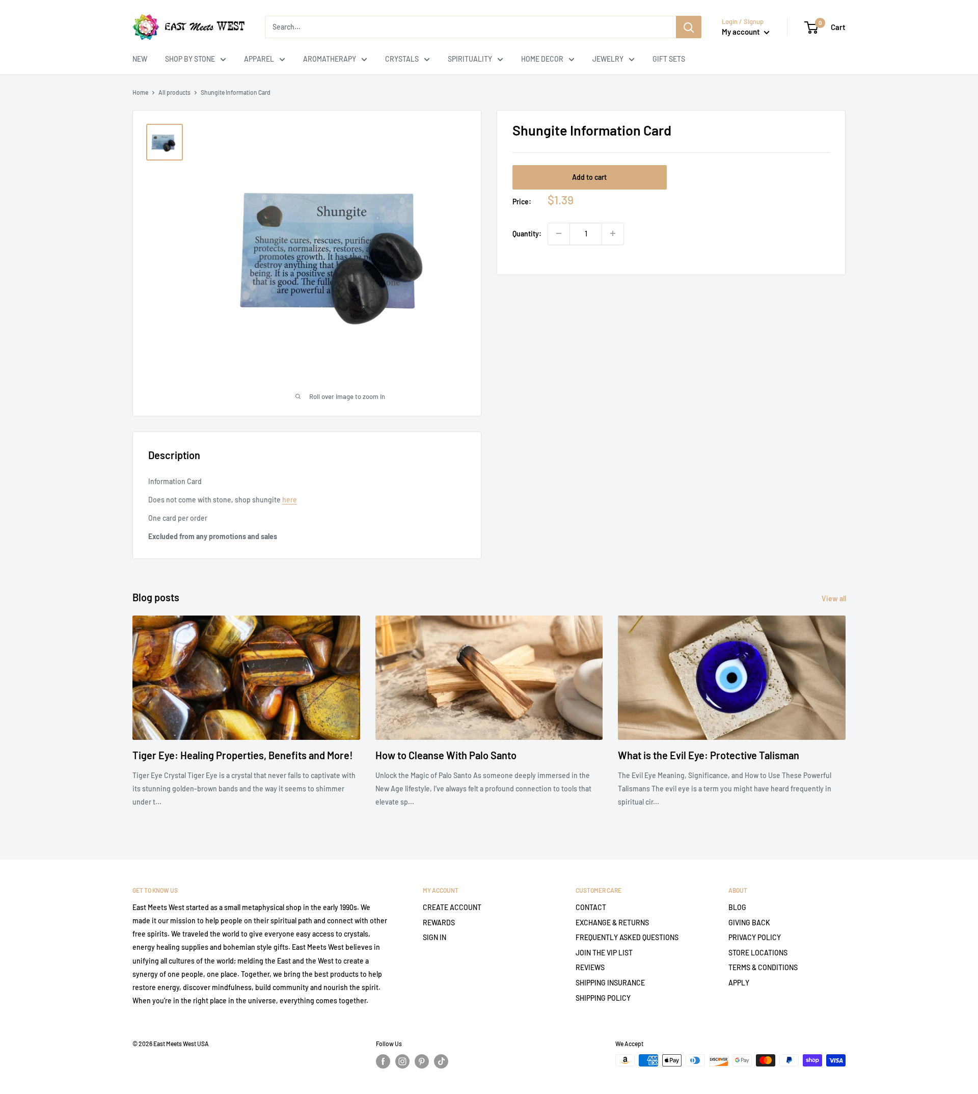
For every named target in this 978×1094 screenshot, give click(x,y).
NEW (139, 59)
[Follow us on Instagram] (402, 1061)
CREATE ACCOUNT (452, 907)
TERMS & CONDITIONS (763, 967)
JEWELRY (607, 59)
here (289, 499)
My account (742, 31)
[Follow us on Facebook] (383, 1061)
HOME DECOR (542, 59)
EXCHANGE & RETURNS (612, 922)
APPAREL (259, 59)
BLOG (737, 907)
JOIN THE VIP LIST (604, 952)
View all (835, 598)
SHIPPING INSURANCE (610, 982)
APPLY (738, 982)
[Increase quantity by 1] (612, 233)
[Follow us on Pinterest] (422, 1061)
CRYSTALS (402, 59)
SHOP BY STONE (190, 59)
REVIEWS (590, 967)
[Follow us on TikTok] (441, 1061)
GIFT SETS (669, 59)
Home (140, 92)
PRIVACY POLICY (754, 937)
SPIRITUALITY (470, 59)
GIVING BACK (749, 922)
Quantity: (526, 233)
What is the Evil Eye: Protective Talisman (708, 755)
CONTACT (591, 907)
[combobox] (470, 27)
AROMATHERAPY (329, 59)
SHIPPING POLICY (603, 998)
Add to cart (589, 176)
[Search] (688, 27)
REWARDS (439, 922)
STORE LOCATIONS (757, 952)
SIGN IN (434, 937)
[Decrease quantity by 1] (558, 233)
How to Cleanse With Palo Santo (446, 755)
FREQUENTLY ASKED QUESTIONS (627, 937)
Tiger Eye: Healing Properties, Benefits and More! (242, 755)
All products (174, 92)
